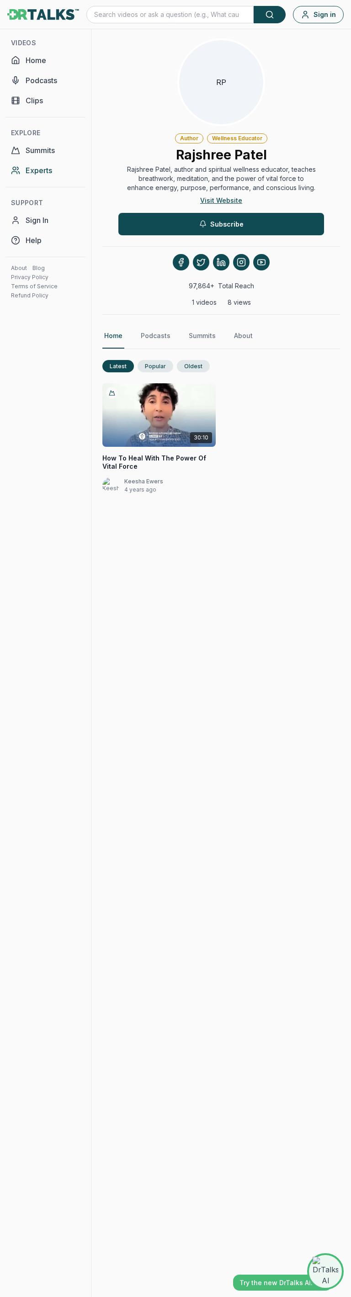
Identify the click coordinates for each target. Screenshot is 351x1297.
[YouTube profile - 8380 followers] (261, 262)
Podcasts (155, 335)
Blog (38, 268)
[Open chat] (325, 1271)
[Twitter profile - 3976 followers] (201, 262)
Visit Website (221, 200)
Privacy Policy (29, 277)
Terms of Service (34, 286)
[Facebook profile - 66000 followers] (181, 262)
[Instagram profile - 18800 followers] (241, 262)
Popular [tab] (155, 366)
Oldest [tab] (193, 366)
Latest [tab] (118, 366)
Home (113, 335)
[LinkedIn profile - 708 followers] (221, 262)
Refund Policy (29, 295)
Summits (202, 335)
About (19, 268)
